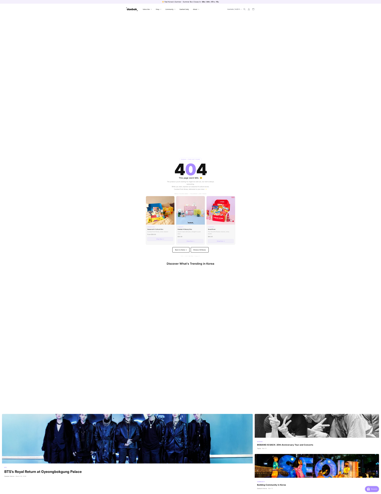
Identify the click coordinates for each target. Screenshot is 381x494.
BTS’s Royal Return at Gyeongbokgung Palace (127, 453)
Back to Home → (181, 250)
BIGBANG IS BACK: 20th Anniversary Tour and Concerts (317, 433)
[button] (244, 9)
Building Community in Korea (317, 473)
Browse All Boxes (199, 250)
